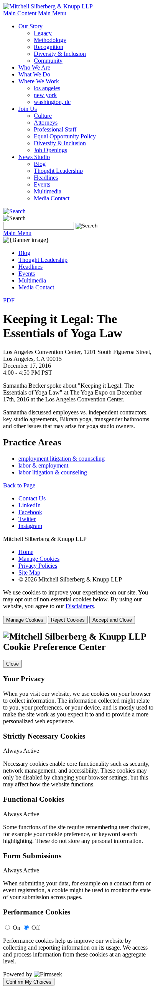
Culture (43, 115)
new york (45, 95)
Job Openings (50, 150)
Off (35, 927)
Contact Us (32, 498)
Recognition (48, 47)
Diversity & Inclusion (60, 53)
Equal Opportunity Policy (65, 136)
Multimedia (47, 191)
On (16, 927)
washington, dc (52, 102)
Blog (40, 164)
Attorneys (46, 122)
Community (48, 60)
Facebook (30, 512)
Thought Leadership (58, 170)
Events (42, 184)
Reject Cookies (68, 620)
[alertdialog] (79, 809)
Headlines (46, 177)
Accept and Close (112, 620)
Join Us (27, 109)
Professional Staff (55, 129)
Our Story (30, 26)
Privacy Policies (37, 565)
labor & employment (43, 465)
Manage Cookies (38, 558)
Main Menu (52, 13)
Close (12, 664)
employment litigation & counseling (61, 458)
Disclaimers (80, 606)
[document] (79, 809)
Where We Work (38, 81)
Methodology (50, 40)
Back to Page (19, 485)
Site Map (29, 572)
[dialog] (79, 606)
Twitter (27, 519)
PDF (9, 300)
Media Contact (51, 198)
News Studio (34, 157)
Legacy (43, 33)
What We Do (34, 74)
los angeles (47, 88)
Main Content (19, 13)
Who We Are (34, 67)
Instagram (30, 526)
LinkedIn (29, 505)
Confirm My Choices (28, 982)
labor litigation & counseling (52, 472)
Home (25, 552)
